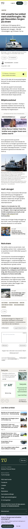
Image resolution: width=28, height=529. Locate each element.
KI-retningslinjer (5, 500)
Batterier (4, 302)
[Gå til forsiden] (2, 3)
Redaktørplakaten (13, 506)
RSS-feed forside (6, 479)
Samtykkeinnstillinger (7, 494)
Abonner (20, 3)
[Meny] (25, 3)
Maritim (4, 10)
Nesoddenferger (19, 304)
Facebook (4, 482)
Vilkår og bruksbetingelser (8, 497)
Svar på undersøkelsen (7, 526)
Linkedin (3, 485)
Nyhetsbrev (4, 491)
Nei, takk (18, 526)
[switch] (24, 74)
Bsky (2, 488)
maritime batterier (7, 304)
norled (4, 307)
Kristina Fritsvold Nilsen (8, 469)
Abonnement (5, 511)
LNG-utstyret (11, 214)
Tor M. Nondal (5, 475)
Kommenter (13, 57)
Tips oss (23, 460)
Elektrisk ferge (13, 302)
